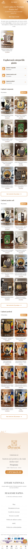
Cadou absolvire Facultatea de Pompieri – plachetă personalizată (7, 339)
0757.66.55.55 (15, 472)
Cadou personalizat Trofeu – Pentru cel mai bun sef (7, 50)
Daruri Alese (8, 23)
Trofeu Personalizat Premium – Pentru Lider (7, 116)
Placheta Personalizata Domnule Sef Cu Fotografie (20, 298)
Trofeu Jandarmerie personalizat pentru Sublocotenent (7, 362)
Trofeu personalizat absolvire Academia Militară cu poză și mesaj (7, 409)
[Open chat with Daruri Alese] (25, 541)
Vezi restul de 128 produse (14, 416)
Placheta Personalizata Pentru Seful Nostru (21, 186)
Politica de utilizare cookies (13, 519)
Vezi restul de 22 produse (14, 305)
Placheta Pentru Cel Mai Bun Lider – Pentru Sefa (21, 116)
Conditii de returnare (14, 512)
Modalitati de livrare (13, 508)
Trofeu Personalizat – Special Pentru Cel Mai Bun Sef (7, 139)
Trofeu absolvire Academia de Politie (21, 409)
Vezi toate (23, 92)
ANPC (14, 523)
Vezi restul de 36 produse (14, 194)
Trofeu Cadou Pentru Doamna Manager (21, 163)
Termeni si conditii (14, 516)
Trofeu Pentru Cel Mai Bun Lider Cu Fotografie (7, 163)
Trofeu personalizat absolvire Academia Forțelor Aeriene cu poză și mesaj (21, 386)
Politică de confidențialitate (13, 527)
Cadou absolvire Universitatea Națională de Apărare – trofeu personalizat (7, 386)
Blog (14, 504)
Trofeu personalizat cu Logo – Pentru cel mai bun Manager (7, 186)
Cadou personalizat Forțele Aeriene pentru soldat (20, 338)
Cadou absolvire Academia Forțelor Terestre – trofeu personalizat (20, 362)
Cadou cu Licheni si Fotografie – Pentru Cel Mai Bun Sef (21, 139)
